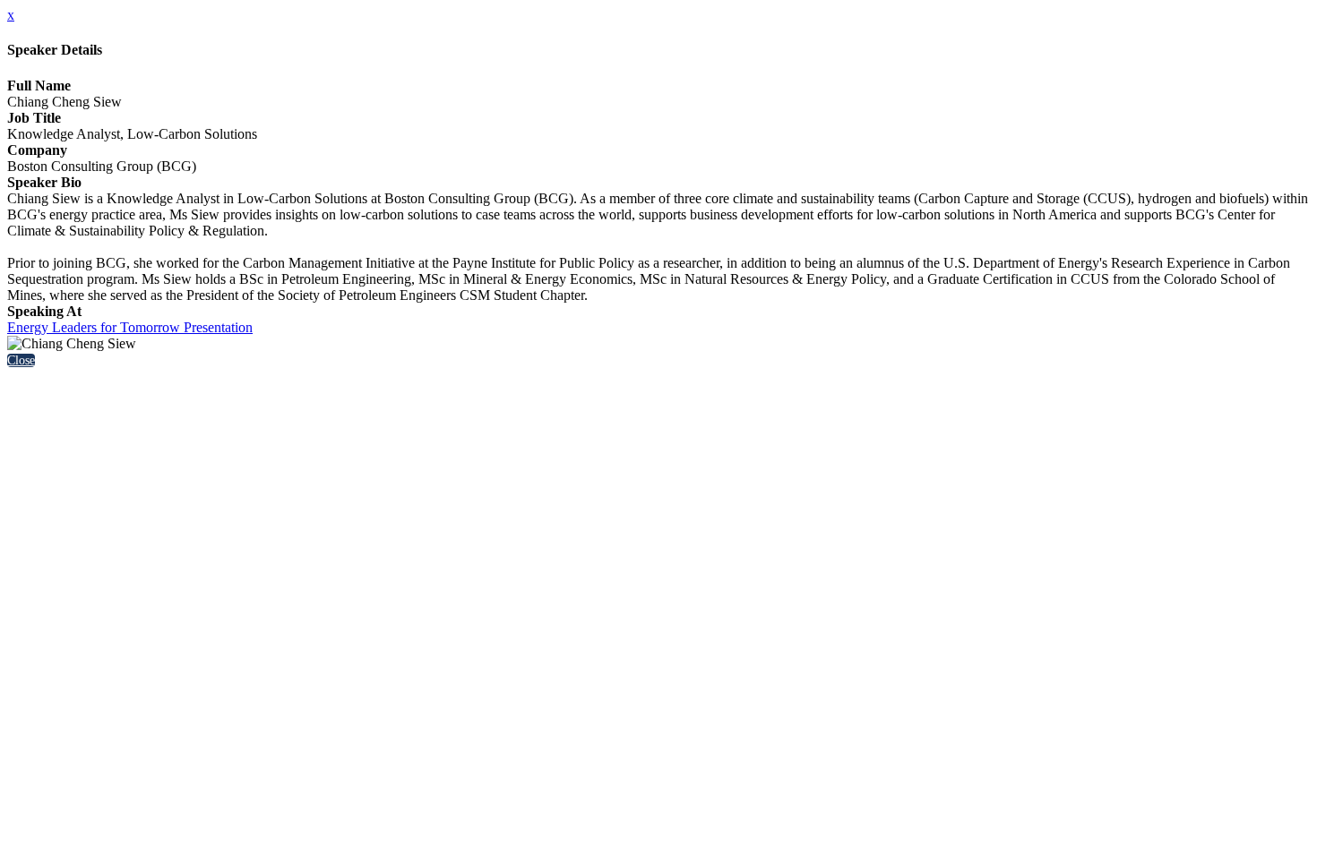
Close (21, 360)
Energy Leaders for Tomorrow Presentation (130, 327)
